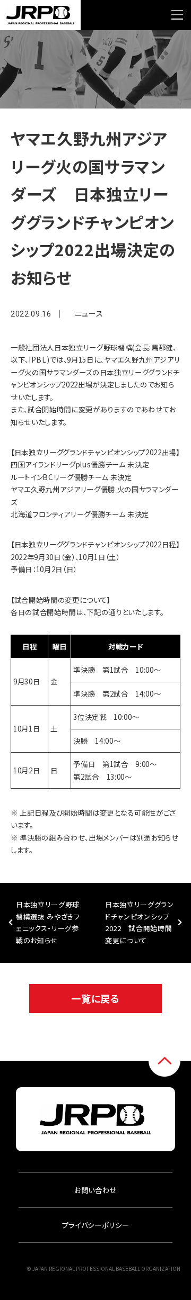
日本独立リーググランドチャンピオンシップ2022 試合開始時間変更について (139, 922)
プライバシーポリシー (95, 1225)
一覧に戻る (95, 998)
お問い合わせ (95, 1190)
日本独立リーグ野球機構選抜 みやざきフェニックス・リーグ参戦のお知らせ (48, 922)
